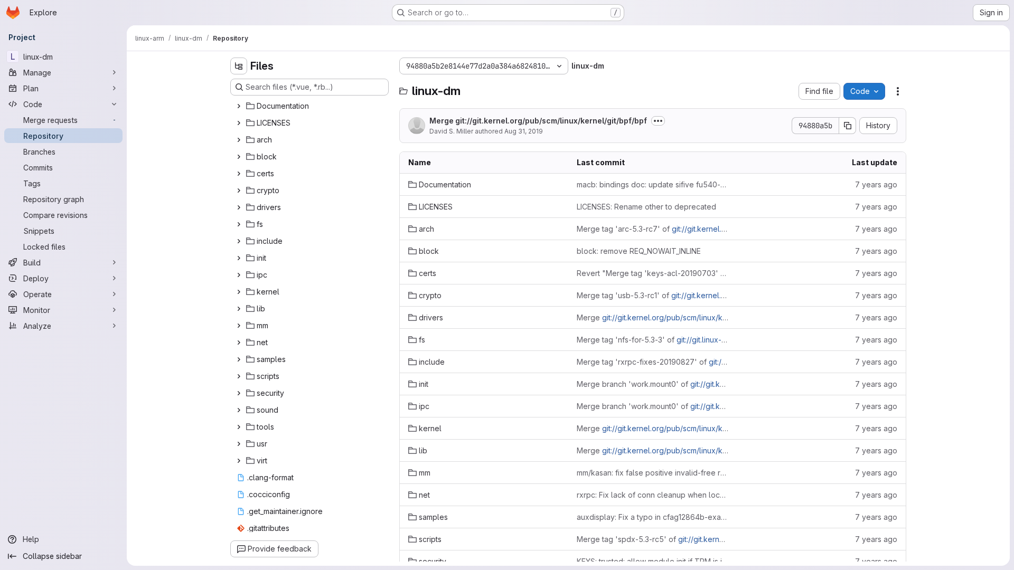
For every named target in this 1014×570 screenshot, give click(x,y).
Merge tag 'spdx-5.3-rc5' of (652, 539)
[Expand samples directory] (238, 359)
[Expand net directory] (238, 342)
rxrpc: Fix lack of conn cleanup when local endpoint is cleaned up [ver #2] (652, 494)
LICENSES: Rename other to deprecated (646, 206)
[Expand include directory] (238, 241)
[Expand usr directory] (238, 444)
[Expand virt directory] (238, 460)
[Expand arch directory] (238, 140)
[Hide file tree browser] (238, 66)
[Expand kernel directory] (238, 292)
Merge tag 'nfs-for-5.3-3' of (652, 339)
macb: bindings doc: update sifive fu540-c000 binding (652, 184)
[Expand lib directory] (238, 308)
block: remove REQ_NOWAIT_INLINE (639, 250)
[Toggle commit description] (658, 121)
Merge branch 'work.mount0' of (652, 383)
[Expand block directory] (238, 156)
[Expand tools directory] (238, 427)
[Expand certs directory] (238, 173)
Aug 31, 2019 (523, 131)
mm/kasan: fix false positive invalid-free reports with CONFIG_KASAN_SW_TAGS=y (652, 472)
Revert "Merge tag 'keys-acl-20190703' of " (652, 273)
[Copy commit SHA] (847, 125)
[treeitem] (310, 106)
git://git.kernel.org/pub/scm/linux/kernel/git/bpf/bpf (551, 120)
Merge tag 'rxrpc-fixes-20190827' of (652, 361)
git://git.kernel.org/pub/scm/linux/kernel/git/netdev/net (697, 450)
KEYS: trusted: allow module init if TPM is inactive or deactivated (652, 561)
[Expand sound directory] (238, 410)
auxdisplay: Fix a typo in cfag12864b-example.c (652, 516)
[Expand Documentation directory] (238, 106)
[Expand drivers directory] (238, 207)
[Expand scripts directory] (238, 376)
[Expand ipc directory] (238, 275)
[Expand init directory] (238, 258)
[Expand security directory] (238, 393)
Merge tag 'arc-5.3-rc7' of (652, 228)
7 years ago (876, 184)
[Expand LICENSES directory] (238, 123)
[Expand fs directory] (238, 224)
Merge (538, 120)
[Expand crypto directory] (238, 190)
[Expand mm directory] (238, 325)
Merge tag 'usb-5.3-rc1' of (652, 295)
